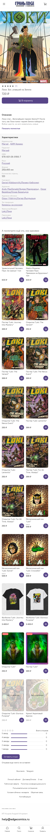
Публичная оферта (11, 784)
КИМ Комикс (16, 143)
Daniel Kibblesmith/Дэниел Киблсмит (20, 182)
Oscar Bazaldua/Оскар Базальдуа (24, 190)
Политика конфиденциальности (33, 784)
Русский (6, 163)
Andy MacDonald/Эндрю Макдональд (20, 189)
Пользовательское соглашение (25, 788)
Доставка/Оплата (29, 779)
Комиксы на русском (12, 204)
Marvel (5, 143)
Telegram (29, 771)
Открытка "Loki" (9, 666)
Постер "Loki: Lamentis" (36, 420)
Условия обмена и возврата (18, 792)
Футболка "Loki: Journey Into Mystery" (12, 618)
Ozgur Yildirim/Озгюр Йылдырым (19, 198)
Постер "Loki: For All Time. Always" (35, 471)
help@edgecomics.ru (16, 819)
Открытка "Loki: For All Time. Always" (12, 520)
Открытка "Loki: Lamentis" (8, 471)
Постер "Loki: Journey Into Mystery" (11, 323)
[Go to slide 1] (2, 81)
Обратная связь (37, 792)
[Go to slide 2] (4, 81)
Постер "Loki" (32, 666)
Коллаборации (25, 797)
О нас (40, 779)
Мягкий (5, 150)
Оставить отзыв (11, 756)
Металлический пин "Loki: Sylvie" (11, 569)
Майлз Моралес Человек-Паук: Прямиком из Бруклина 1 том (37, 272)
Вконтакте (21, 771)
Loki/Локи (7, 211)
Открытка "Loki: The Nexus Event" (10, 421)
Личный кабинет (14, 779)
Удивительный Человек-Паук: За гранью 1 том (12, 269)
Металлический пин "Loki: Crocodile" (35, 569)
